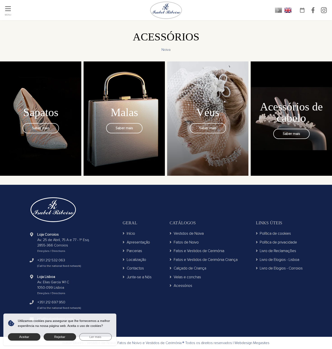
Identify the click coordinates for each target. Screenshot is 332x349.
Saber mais (40, 128)
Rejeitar (59, 337)
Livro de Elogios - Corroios (281, 268)
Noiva (166, 49)
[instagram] (323, 10)
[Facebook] (313, 10)
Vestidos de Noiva (189, 233)
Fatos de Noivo (186, 242)
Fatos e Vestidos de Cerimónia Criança (206, 259)
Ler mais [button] (95, 337)
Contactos (135, 268)
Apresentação (138, 242)
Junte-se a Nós (139, 277)
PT (278, 10)
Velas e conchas (187, 277)
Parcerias (134, 250)
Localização (136, 259)
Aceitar (24, 337)
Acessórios (183, 285)
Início (131, 233)
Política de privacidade (278, 242)
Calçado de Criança (190, 268)
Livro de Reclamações (278, 250)
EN (288, 10)
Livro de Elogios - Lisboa (279, 259)
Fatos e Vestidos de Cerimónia (199, 250)
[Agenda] (302, 10)
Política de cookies (275, 233)
